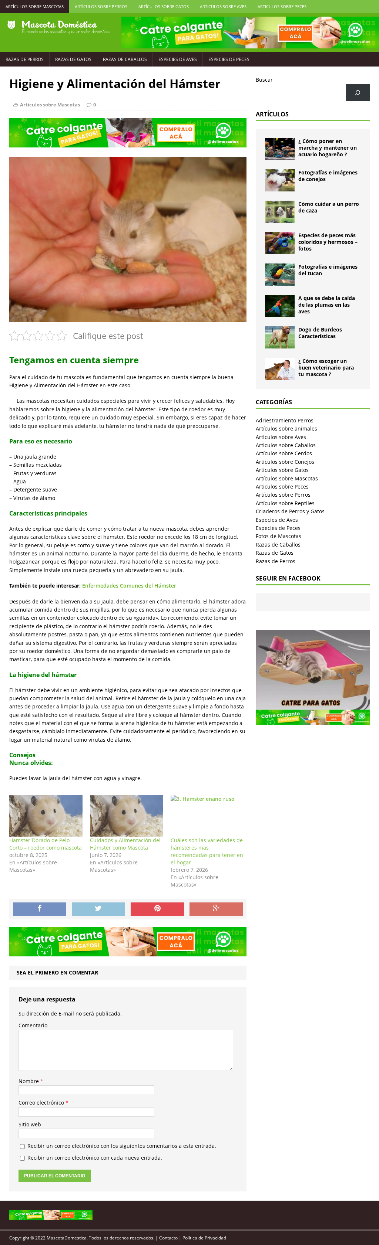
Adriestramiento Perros (284, 420)
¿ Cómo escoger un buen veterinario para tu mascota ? (326, 367)
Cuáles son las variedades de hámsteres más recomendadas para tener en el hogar (207, 851)
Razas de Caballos (125, 59)
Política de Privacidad (204, 1238)
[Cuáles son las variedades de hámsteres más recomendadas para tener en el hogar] (207, 816)
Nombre (29, 1081)
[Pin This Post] (157, 909)
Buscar (264, 79)
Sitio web (30, 1124)
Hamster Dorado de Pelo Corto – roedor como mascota (45, 844)
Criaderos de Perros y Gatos (290, 511)
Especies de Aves (177, 59)
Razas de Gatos (73, 59)
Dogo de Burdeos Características (320, 333)
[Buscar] (358, 93)
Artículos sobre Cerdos (284, 453)
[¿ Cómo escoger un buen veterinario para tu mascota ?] (280, 375)
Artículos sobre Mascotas (35, 6)
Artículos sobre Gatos (163, 6)
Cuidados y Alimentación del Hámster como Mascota (125, 844)
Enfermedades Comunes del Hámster (129, 585)
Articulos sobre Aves (223, 6)
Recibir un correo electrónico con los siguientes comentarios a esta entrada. (121, 1145)
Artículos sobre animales (286, 428)
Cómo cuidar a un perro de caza (328, 207)
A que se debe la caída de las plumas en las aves (326, 305)
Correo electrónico (42, 1102)
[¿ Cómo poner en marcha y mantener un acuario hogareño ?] (280, 155)
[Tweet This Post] (98, 909)
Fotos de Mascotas (278, 536)
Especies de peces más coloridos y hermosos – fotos (328, 242)
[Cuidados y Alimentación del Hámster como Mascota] (126, 816)
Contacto (168, 1238)
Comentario (33, 1025)
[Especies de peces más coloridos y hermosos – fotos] (280, 250)
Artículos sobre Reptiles (285, 503)
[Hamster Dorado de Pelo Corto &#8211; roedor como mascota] (46, 816)
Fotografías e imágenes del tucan (328, 270)
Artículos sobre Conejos (285, 461)
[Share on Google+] (216, 909)
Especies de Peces (228, 59)
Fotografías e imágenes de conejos (328, 176)
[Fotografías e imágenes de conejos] (280, 187)
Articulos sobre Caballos (286, 445)
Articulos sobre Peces (282, 6)
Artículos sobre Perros (101, 6)
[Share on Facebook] (39, 909)
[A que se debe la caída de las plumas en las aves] (280, 312)
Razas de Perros (25, 59)
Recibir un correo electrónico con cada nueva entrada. (94, 1157)
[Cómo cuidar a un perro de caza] (280, 218)
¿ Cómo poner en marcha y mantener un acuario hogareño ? (327, 147)
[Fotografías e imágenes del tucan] (280, 281)
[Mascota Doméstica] (58, 27)
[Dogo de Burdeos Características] (280, 344)
